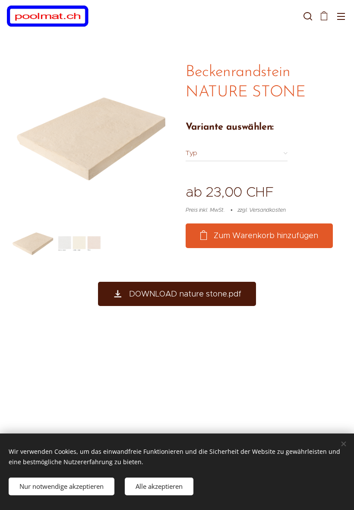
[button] (307, 16)
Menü (341, 16)
